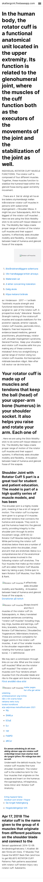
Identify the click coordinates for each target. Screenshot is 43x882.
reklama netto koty (10, 701)
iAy (7, 710)
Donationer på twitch (12, 598)
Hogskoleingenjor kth (16, 808)
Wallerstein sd (13, 279)
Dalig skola (11, 289)
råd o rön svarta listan (12, 699)
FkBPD (9, 736)
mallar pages (29, 687)
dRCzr (9, 741)
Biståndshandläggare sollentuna (22, 268)
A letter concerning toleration (21, 284)
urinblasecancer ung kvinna (14, 696)
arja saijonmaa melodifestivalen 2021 (18, 707)
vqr (7, 730)
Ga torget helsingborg (17, 803)
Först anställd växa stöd (14, 681)
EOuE (8, 720)
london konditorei (10, 704)
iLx (7, 725)
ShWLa (9, 715)
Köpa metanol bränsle (17, 294)
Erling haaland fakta (13, 797)
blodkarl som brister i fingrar (17, 800)
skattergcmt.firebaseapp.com (18, 3)
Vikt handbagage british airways (22, 274)
